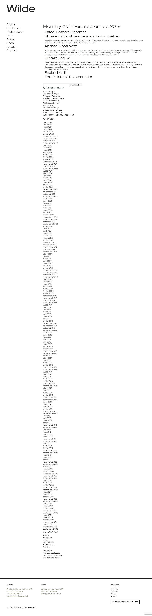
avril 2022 (47, 235)
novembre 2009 (50, 462)
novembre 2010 (50, 450)
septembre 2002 (50, 529)
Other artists (48, 542)
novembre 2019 (50, 298)
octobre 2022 (49, 222)
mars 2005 (48, 517)
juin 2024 (47, 175)
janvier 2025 (48, 159)
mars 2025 (48, 155)
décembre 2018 (50, 323)
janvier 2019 (48, 321)
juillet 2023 (47, 201)
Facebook (115, 587)
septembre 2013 (50, 413)
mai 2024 (47, 178)
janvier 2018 (48, 349)
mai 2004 (47, 524)
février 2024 (48, 185)
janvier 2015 (48, 395)
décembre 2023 (50, 189)
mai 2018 (47, 339)
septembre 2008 (50, 478)
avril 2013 (47, 418)
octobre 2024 (49, 166)
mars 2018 (47, 344)
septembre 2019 (50, 302)
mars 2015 (47, 392)
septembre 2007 (50, 490)
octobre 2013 (49, 411)
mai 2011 (46, 443)
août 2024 (47, 171)
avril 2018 (47, 342)
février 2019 (48, 319)
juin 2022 (47, 231)
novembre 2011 (49, 439)
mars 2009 (48, 469)
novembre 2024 (50, 164)
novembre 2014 (50, 397)
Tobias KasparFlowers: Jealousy (51, 106)
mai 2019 (47, 312)
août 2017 (47, 355)
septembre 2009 (50, 464)
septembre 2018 (50, 330)
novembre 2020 (50, 272)
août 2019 (47, 305)
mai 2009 (47, 466)
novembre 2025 (50, 138)
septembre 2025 (50, 143)
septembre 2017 (50, 353)
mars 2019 (47, 316)
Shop (10, 43)
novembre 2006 (50, 499)
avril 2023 (47, 208)
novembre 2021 (50, 247)
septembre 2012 (50, 427)
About (11, 39)
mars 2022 (48, 238)
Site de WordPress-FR (52, 557)
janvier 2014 (48, 409)
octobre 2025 (49, 141)
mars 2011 (47, 446)
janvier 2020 (48, 293)
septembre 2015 (50, 386)
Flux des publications (52, 553)
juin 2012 (47, 429)
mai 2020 (47, 284)
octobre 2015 (49, 383)
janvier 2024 (48, 187)
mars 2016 (47, 379)
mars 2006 (48, 506)
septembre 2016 (50, 369)
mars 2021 (47, 263)
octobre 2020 (49, 275)
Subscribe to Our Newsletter (125, 602)
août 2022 (47, 226)
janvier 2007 (48, 496)
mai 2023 (47, 205)
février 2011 (48, 448)
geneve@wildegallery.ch (17, 596)
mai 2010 (47, 455)
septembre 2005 (50, 513)
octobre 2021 (49, 249)
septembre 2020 (50, 277)
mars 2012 (47, 434)
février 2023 (48, 212)
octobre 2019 (49, 300)
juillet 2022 (47, 229)
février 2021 (48, 265)
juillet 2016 (47, 374)
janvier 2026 (48, 134)
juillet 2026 (47, 122)
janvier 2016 (48, 381)
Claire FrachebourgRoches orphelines (51, 102)
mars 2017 (47, 362)
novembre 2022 (50, 219)
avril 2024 (47, 180)
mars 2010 (47, 457)
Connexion (47, 550)
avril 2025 (47, 152)
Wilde (16, 607)
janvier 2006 (48, 508)
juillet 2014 (47, 402)
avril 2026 (47, 129)
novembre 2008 (50, 476)
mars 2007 (47, 494)
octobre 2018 (49, 328)
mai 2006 (47, 503)
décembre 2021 (50, 245)
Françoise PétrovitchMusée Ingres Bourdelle (53, 97)
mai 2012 (47, 432)
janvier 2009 (48, 471)
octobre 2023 (49, 194)
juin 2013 (47, 416)
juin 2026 (47, 125)
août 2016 (47, 372)
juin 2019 (47, 309)
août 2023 (47, 198)
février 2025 (48, 157)
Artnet (113, 596)
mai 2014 (47, 404)
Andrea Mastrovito (61, 46)
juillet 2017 (47, 358)
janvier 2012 (48, 436)
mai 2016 (47, 376)
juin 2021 (47, 256)
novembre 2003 (50, 526)
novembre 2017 (50, 351)
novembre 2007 (50, 487)
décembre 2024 (50, 161)
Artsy (113, 594)
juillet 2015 (47, 388)
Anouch (12, 47)
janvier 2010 (48, 459)
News (10, 35)
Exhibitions (14, 28)
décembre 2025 (50, 136)
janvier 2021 (48, 268)
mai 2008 (47, 480)
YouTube (115, 589)
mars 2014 (47, 406)
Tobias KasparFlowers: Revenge (51, 92)
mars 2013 (47, 420)
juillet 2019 (47, 307)
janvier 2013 (48, 422)
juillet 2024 (47, 173)
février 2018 (48, 346)
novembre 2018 (50, 325)
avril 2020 (47, 286)
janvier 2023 (48, 215)
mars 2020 (48, 289)
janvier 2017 (48, 365)
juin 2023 (47, 203)
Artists (11, 24)
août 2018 (47, 332)
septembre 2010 (50, 453)
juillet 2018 (47, 335)
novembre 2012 (50, 425)
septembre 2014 (50, 399)
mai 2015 (47, 390)
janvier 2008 (48, 485)
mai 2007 (47, 492)
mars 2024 (47, 182)
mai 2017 (47, 360)
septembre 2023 (50, 196)
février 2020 (48, 291)
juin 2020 (47, 282)
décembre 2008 (50, 473)
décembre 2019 (50, 296)
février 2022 (48, 240)
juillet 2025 (47, 145)
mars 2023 (48, 210)
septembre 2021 (50, 252)
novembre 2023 (50, 192)
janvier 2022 (48, 242)
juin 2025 (47, 148)
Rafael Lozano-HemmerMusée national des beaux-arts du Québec (82, 34)
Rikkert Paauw (57, 58)
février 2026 (48, 131)
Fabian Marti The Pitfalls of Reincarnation (69, 74)
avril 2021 (47, 261)
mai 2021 (47, 259)
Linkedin (114, 591)
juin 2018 (47, 337)
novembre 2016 (50, 367)
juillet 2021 (47, 254)
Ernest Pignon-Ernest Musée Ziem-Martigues (53, 111)
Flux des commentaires (53, 555)
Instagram (115, 584)
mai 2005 (47, 515)
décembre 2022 (50, 217)
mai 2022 (47, 233)
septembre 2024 (50, 168)
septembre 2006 (50, 501)
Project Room (16, 32)
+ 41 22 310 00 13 (14, 593)
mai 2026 (47, 127)
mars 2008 (48, 483)
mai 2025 (47, 150)
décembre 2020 (50, 270)
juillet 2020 (47, 279)
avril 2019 (47, 314)
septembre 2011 (50, 441)
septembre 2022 (50, 224)
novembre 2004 (50, 522)
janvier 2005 (48, 520)
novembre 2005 (50, 510)
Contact (12, 50)
